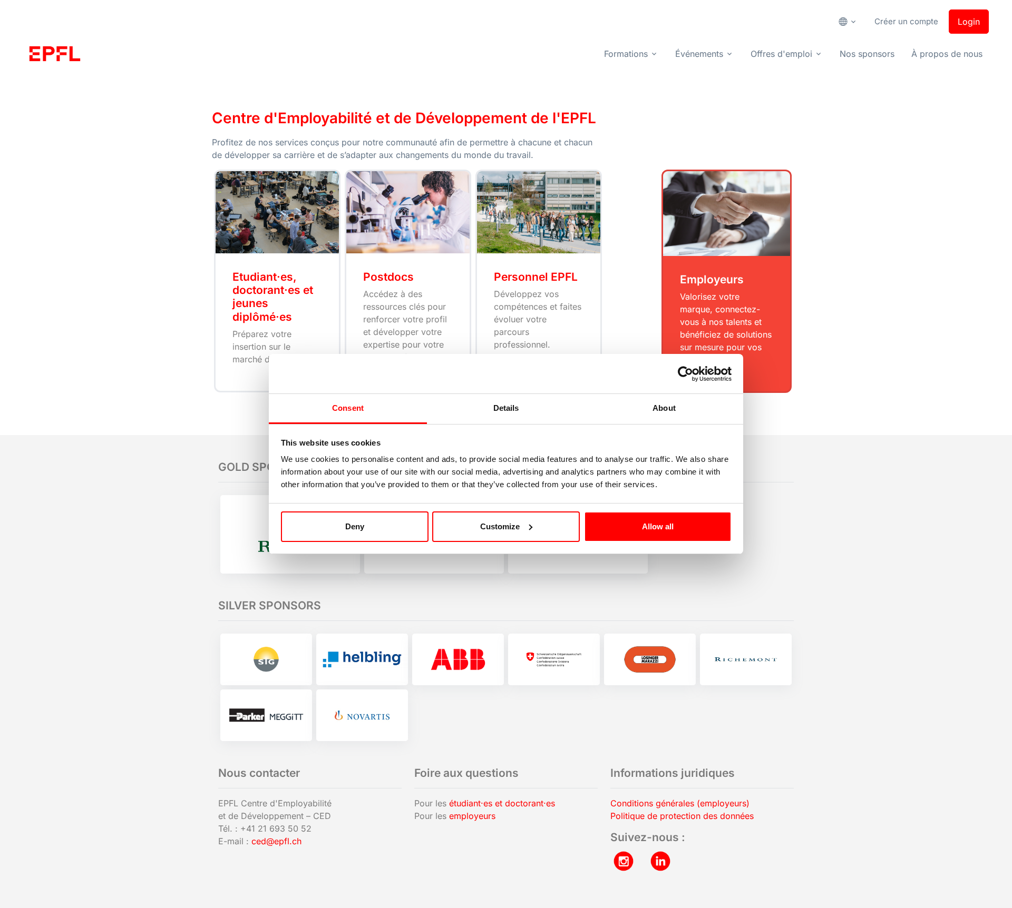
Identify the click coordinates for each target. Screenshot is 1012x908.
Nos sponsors (867, 53)
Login (969, 21)
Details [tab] (506, 407)
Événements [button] (699, 53)
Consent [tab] (348, 407)
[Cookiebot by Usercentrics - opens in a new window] (685, 374)
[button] (851, 21)
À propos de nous (946, 53)
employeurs (472, 816)
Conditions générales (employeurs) (680, 803)
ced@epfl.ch (276, 841)
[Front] (54, 53)
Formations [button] (626, 53)
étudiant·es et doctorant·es (502, 803)
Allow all (658, 526)
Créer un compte (906, 21)
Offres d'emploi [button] (781, 53)
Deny (354, 526)
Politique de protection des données (682, 816)
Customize (500, 526)
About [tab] (664, 407)
